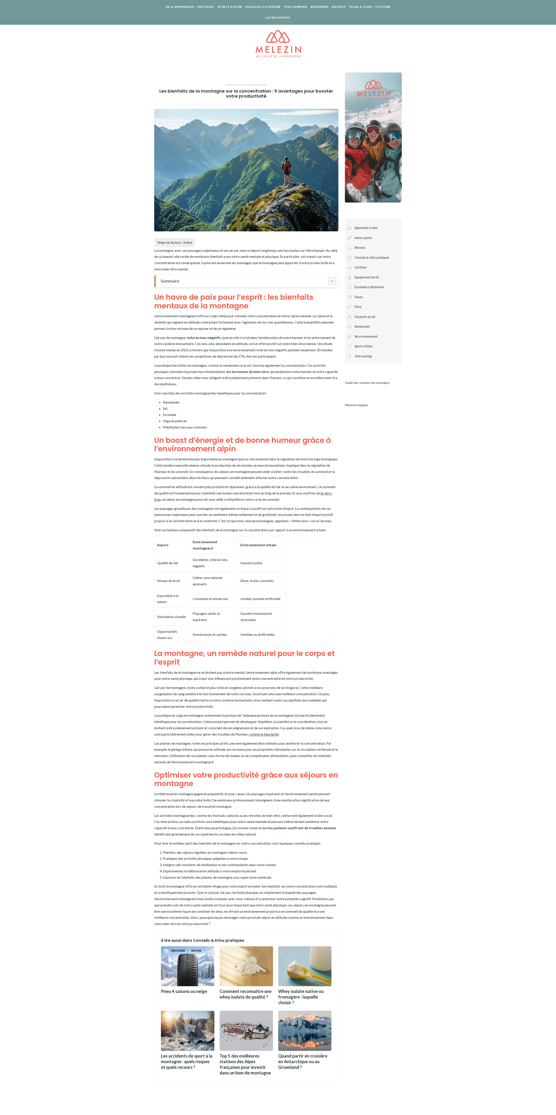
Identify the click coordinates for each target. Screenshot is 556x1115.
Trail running (295, 7)
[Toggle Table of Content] (330, 281)
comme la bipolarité (264, 734)
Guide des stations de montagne (367, 382)
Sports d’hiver (229, 7)
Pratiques (205, 7)
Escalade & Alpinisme (263, 7)
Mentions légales (356, 405)
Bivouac (339, 7)
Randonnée (320, 7)
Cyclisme (383, 7)
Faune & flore (360, 7)
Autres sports (278, 18)
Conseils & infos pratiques (246, 84)
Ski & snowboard (179, 7)
